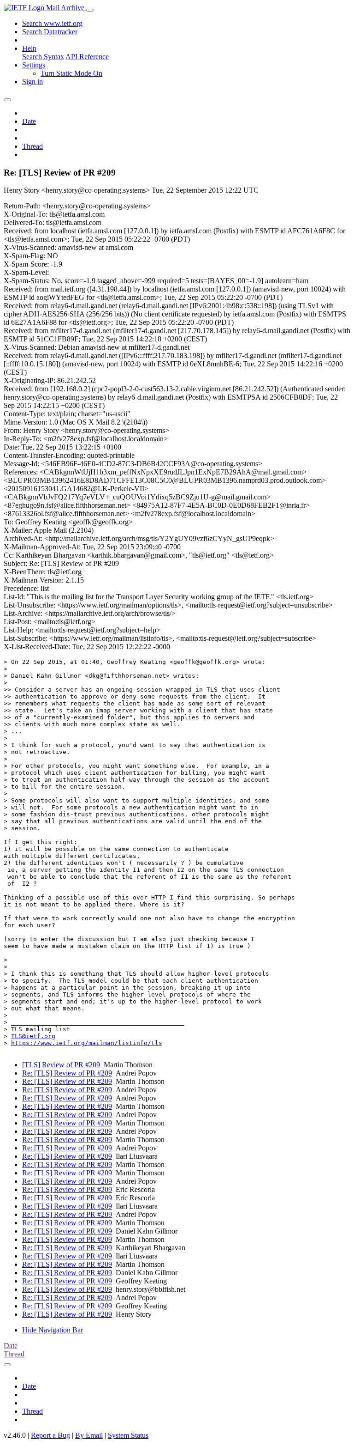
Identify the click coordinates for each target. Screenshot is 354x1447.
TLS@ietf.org (33, 1036)
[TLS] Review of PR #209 (61, 1065)
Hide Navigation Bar (52, 1330)
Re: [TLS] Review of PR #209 (67, 1073)
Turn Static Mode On (71, 73)
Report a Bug (50, 1435)
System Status (128, 1435)
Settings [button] (33, 65)
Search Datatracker (49, 32)
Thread (32, 146)
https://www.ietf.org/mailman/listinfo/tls (86, 1043)
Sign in (32, 81)
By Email (89, 1435)
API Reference (87, 57)
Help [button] (29, 48)
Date (29, 121)
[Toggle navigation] (90, 10)
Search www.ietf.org (52, 23)
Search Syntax (43, 57)
